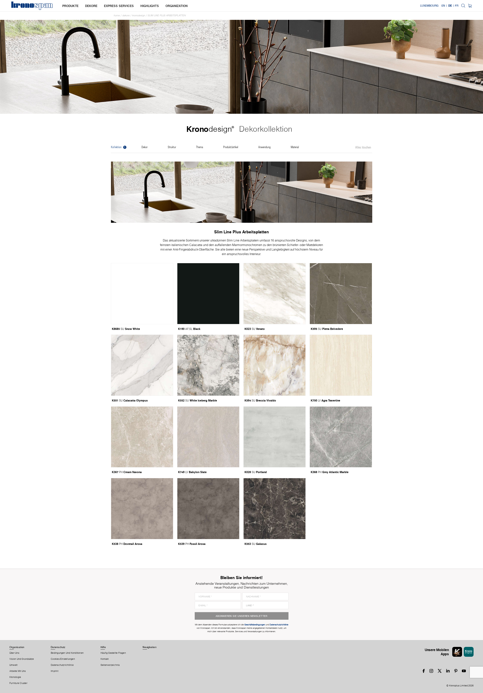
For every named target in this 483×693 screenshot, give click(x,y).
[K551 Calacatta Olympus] (142, 365)
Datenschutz (58, 647)
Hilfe (103, 647)
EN (443, 5)
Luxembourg (429, 5)
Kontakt (105, 659)
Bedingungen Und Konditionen (67, 652)
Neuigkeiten (149, 647)
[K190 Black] (208, 293)
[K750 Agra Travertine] (341, 365)
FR (456, 5)
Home (117, 15)
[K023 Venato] (274, 293)
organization (176, 6)
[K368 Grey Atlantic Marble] (341, 437)
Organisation (16, 647)
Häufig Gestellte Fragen (113, 652)
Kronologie (15, 677)
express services (119, 6)
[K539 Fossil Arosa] (208, 508)
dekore (91, 6)
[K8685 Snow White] (142, 293)
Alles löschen (363, 147)
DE (450, 5)
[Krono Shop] (470, 6)
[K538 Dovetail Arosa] (142, 508)
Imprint (54, 671)
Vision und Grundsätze (21, 659)
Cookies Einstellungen (63, 659)
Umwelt (13, 665)
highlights (149, 6)
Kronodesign (138, 15)
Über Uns (14, 652)
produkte (70, 6)
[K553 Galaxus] (274, 508)
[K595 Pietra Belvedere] (341, 293)
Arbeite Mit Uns (17, 671)
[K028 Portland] (274, 437)
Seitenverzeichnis (110, 665)
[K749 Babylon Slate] (208, 437)
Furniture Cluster (18, 683)
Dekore (126, 15)
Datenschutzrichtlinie (62, 665)
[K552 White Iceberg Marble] (208, 365)
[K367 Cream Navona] (142, 437)
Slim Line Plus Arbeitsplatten (167, 15)
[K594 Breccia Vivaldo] (274, 365)
